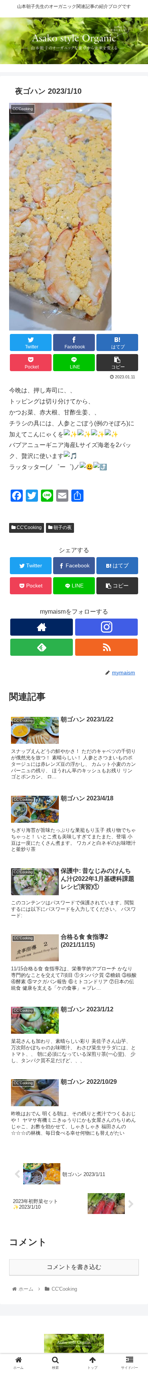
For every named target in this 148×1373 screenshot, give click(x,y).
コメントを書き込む (74, 1267)
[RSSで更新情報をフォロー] (106, 647)
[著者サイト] (41, 627)
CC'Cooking (29, 527)
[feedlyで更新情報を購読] (41, 647)
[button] (133, 902)
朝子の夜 (62, 527)
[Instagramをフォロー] (106, 627)
